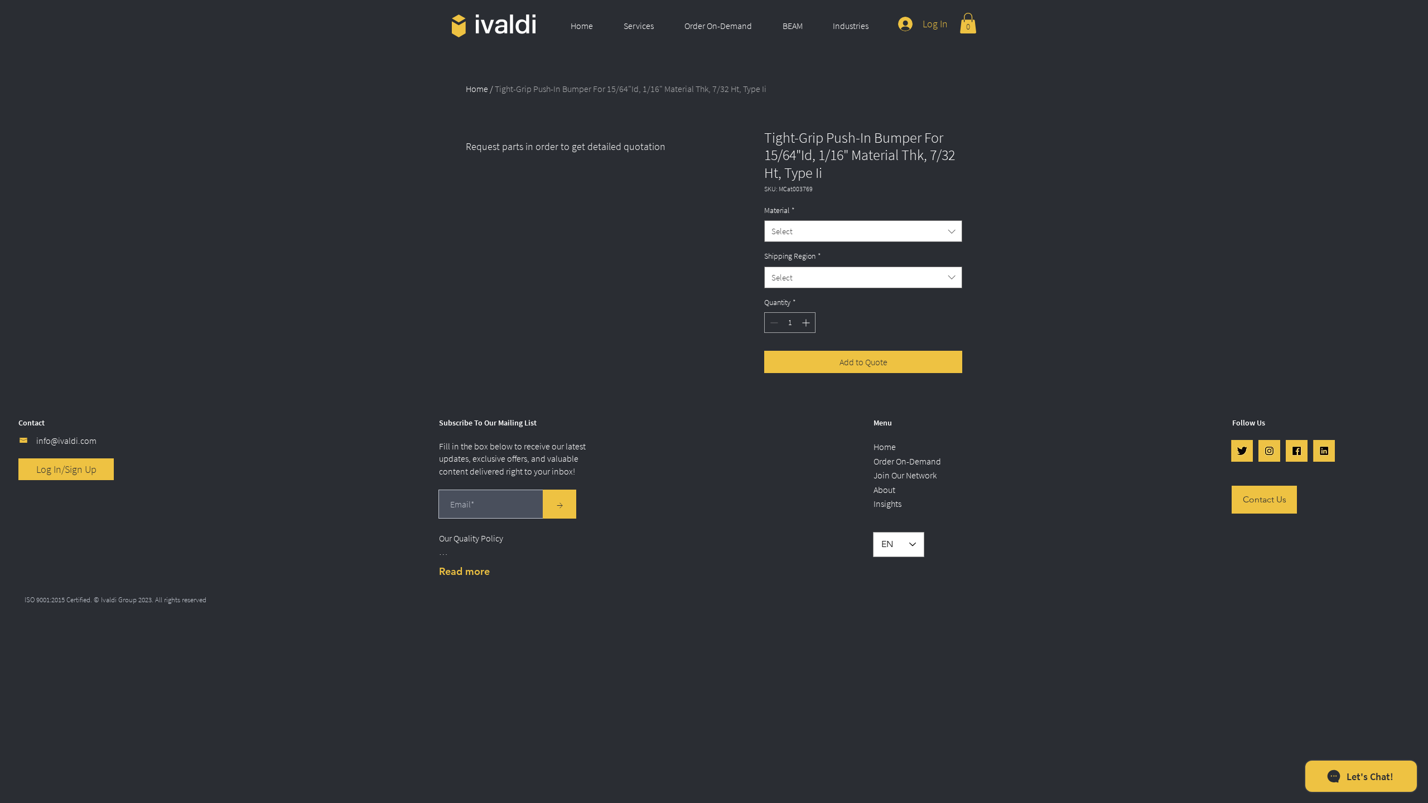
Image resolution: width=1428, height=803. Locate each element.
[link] (968, 23)
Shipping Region (792, 256)
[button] (645, 26)
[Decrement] (773, 322)
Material (779, 210)
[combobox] (863, 231)
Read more (464, 571)
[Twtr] (1242, 451)
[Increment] (807, 322)
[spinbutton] (790, 322)
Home (477, 88)
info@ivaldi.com (66, 440)
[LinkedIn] (1324, 451)
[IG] (1269, 451)
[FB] (1297, 451)
